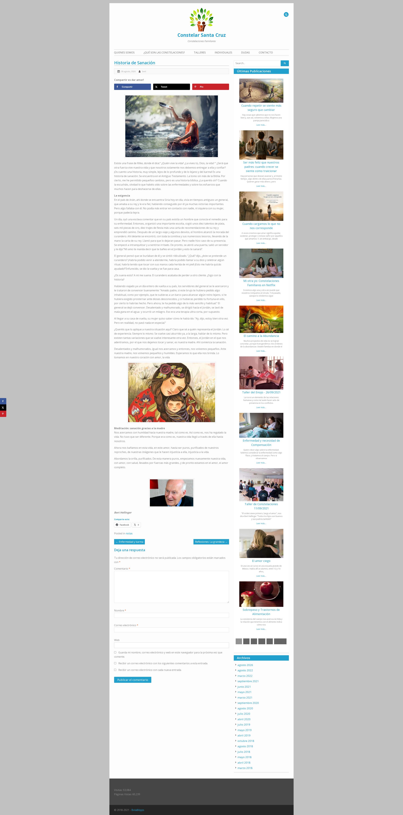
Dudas (245, 52)
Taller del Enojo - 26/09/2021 (261, 392)
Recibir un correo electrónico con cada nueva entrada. (150, 670)
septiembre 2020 (248, 703)
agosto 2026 (245, 665)
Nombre (120, 610)
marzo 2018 (245, 768)
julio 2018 (244, 752)
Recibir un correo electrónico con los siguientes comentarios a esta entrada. (163, 663)
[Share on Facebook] (3, 401)
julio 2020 (244, 713)
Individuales (223, 52)
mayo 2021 (245, 692)
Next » (280, 641)
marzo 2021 (245, 697)
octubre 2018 (246, 741)
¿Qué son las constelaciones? (164, 52)
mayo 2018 (245, 757)
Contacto (266, 52)
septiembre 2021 (248, 681)
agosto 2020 (245, 708)
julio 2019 (244, 724)
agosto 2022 (245, 670)
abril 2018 (244, 762)
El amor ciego (261, 561)
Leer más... (261, 125)
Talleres (200, 52)
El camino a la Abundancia (261, 336)
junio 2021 (244, 686)
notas (129, 533)
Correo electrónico (126, 625)
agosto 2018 (245, 746)
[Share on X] (3, 407)
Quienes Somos (124, 52)
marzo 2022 (245, 676)
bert (144, 71)
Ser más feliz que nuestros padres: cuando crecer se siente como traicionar (261, 167)
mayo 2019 (245, 730)
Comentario (122, 568)
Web (116, 640)
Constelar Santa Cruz (201, 35)
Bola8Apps (137, 810)
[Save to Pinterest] (3, 414)
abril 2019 (244, 735)
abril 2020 (244, 719)
